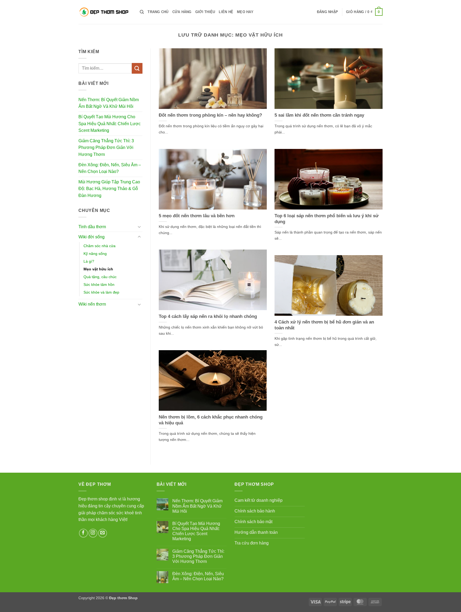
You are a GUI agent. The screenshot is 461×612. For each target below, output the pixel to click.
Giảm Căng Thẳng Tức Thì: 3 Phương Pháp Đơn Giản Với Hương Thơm (106, 148)
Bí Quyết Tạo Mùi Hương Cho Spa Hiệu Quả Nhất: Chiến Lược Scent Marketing (109, 123)
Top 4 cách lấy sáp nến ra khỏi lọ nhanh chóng (208, 316)
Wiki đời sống (91, 237)
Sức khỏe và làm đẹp (101, 292)
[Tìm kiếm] (142, 12)
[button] (327, 12)
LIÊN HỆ (226, 12)
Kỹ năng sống (95, 253)
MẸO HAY (245, 12)
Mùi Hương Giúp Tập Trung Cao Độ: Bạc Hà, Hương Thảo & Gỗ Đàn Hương (109, 189)
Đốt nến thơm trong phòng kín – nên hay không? (210, 115)
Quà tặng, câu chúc (100, 277)
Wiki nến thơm (92, 304)
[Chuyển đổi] (139, 226)
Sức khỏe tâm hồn (99, 284)
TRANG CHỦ (158, 12)
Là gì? (89, 261)
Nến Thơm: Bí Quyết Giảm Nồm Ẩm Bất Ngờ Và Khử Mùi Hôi (108, 103)
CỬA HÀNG (182, 12)
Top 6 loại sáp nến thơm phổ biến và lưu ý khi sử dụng (327, 218)
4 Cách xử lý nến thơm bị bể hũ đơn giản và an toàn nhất (324, 324)
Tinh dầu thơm (92, 226)
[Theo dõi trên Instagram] (93, 533)
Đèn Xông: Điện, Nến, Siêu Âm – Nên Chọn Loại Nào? (109, 168)
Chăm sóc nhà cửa (100, 246)
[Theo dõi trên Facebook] (83, 533)
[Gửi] (137, 68)
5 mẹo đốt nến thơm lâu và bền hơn (197, 215)
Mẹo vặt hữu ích (98, 269)
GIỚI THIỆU (205, 12)
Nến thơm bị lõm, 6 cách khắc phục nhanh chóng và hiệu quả (211, 419)
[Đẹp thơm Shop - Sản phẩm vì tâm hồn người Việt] (105, 12)
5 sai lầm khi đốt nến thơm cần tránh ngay (319, 115)
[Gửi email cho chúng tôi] (102, 533)
